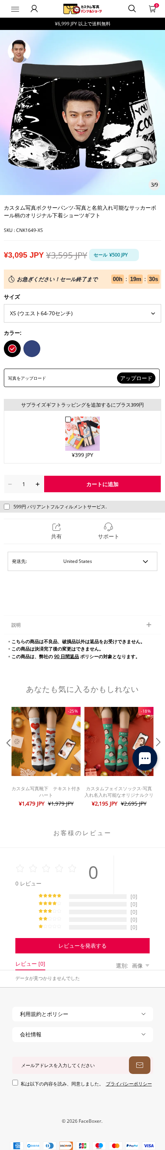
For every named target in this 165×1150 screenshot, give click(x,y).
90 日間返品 (66, 656)
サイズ (12, 296)
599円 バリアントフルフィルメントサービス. (60, 506)
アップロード (136, 378)
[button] (8, 758)
